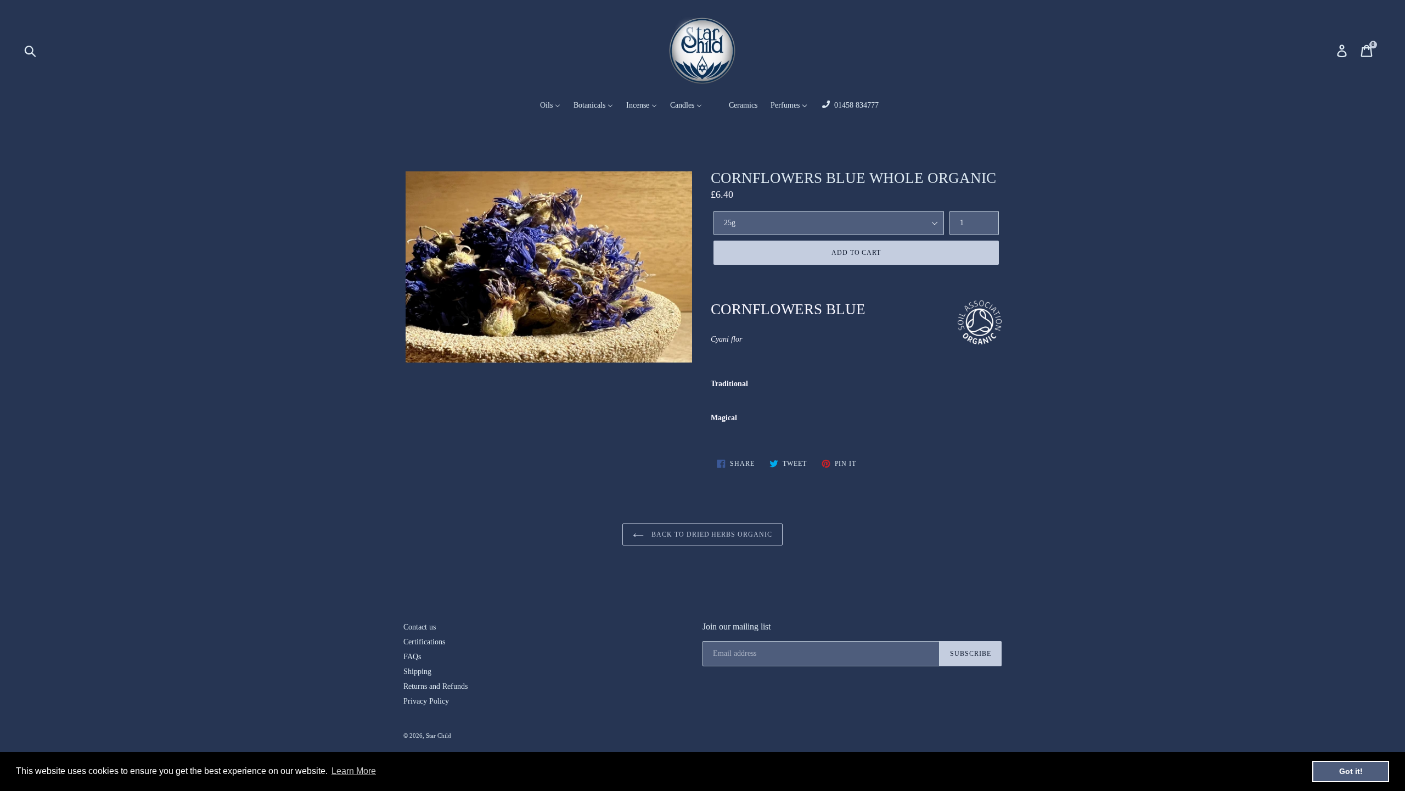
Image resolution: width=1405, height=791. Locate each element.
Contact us (419, 627)
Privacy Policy (426, 701)
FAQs (412, 657)
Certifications (424, 642)
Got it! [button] (1351, 771)
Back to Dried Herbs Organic (710, 534)
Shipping (417, 671)
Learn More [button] (353, 771)
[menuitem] (543, 106)
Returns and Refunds (435, 686)
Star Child (438, 735)
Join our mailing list (736, 626)
